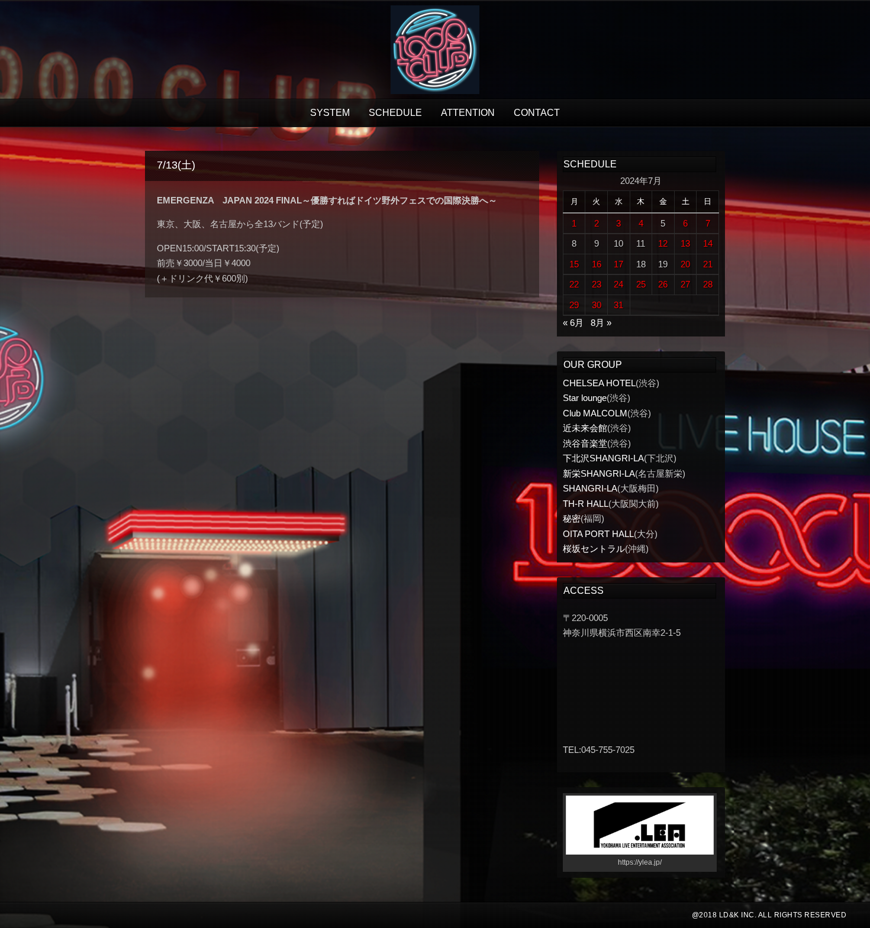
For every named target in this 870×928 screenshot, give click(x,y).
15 (574, 264)
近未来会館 (585, 428)
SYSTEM (330, 113)
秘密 (572, 518)
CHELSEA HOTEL (599, 383)
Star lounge (585, 398)
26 (663, 284)
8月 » (601, 323)
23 (596, 284)
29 (574, 305)
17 (618, 264)
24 (618, 284)
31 (618, 305)
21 (708, 264)
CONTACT (537, 113)
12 (663, 243)
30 (596, 305)
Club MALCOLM (595, 413)
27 (685, 284)
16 (596, 264)
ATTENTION (468, 113)
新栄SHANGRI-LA (599, 473)
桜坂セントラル (594, 549)
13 (685, 243)
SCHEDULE (395, 113)
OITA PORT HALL (598, 534)
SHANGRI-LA (590, 488)
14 (708, 243)
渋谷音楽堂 (585, 443)
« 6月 (573, 323)
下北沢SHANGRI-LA (603, 458)
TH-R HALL (585, 504)
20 (685, 264)
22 (574, 284)
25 (641, 284)
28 (708, 284)
